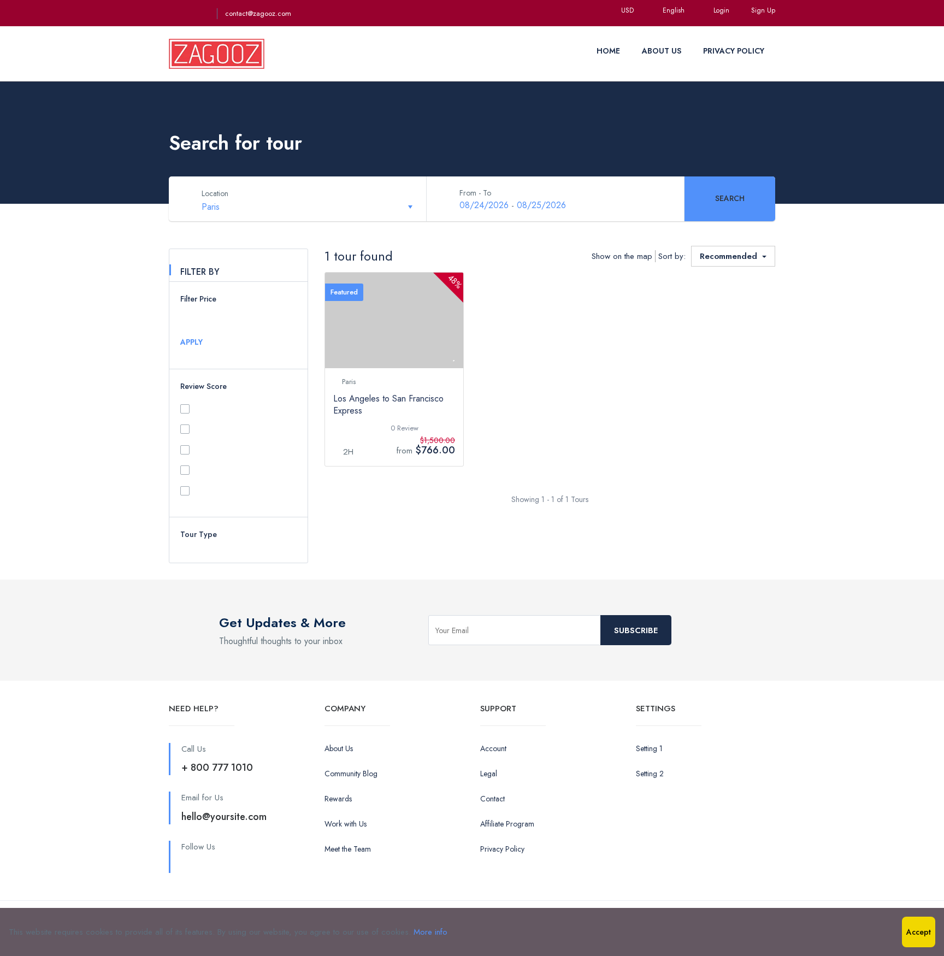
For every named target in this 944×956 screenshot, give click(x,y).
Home (608, 50)
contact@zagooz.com (258, 13)
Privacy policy (733, 50)
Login (721, 10)
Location (215, 193)
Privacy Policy (502, 848)
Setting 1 (649, 748)
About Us (661, 50)
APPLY (191, 342)
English (675, 10)
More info (430, 932)
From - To (475, 192)
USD (628, 10)
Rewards (338, 798)
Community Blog (350, 773)
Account (493, 748)
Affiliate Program (507, 823)
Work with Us (345, 823)
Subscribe (636, 630)
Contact (492, 798)
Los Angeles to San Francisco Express (388, 404)
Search (730, 198)
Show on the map (622, 256)
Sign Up (763, 10)
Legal (488, 773)
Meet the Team (347, 848)
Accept (918, 932)
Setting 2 (650, 773)
